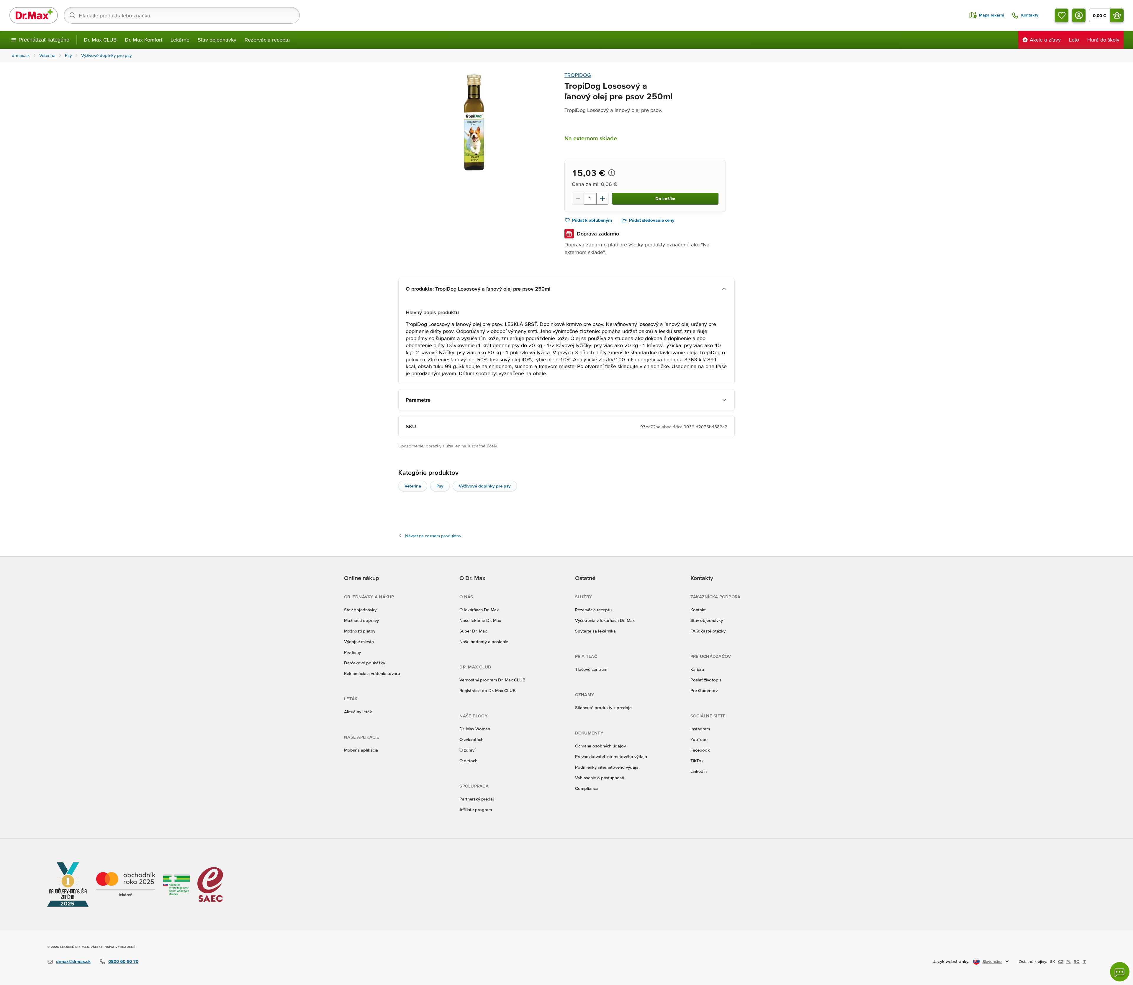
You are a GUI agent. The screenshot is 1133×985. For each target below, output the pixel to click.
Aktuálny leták (358, 711)
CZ (1060, 961)
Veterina (413, 485)
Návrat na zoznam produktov (433, 535)
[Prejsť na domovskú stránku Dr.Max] (33, 15)
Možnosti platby (359, 630)
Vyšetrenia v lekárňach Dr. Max (605, 620)
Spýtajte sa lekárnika (595, 630)
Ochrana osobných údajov (600, 745)
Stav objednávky (217, 40)
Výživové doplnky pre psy (485, 485)
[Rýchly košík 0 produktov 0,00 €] (1117, 15)
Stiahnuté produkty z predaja (603, 707)
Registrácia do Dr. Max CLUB (487, 690)
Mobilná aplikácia (361, 749)
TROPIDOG (577, 75)
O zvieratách (471, 739)
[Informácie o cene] (611, 172)
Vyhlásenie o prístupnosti (599, 777)
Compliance (586, 788)
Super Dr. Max (473, 630)
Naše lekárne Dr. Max (480, 620)
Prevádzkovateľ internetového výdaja (611, 756)
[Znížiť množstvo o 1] (578, 199)
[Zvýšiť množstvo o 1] (602, 199)
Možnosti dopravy (361, 620)
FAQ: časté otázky (708, 630)
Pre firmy (352, 652)
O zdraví (467, 749)
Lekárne (180, 40)
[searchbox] (182, 15)
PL (1068, 961)
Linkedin (698, 771)
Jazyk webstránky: (951, 961)
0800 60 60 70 (123, 961)
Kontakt (698, 609)
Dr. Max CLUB (100, 40)
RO (1077, 961)
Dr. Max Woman (474, 728)
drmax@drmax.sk (73, 961)
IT (1084, 961)
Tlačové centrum (591, 669)
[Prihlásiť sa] (1078, 15)
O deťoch (468, 760)
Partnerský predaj (476, 798)
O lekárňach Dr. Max (479, 609)
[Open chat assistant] (1119, 971)
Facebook (700, 749)
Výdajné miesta (359, 641)
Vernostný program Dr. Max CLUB (492, 679)
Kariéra (697, 669)
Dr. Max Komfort (143, 40)
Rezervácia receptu (267, 40)
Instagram (700, 728)
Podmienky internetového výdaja (606, 767)
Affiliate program (475, 809)
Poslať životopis (705, 679)
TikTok (697, 760)
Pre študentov (704, 690)
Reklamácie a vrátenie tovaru (372, 673)
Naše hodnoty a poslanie (483, 641)
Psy (439, 485)
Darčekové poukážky (364, 662)
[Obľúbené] (1061, 15)
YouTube (699, 739)
